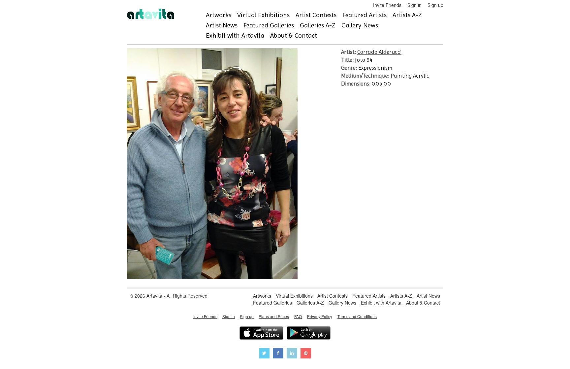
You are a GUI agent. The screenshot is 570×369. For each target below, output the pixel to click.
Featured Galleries (268, 25)
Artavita (154, 295)
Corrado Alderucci (379, 52)
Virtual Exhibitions (263, 15)
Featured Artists (364, 15)
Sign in (414, 5)
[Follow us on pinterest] (306, 354)
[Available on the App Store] (261, 333)
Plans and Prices (274, 316)
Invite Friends (387, 5)
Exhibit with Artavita (235, 35)
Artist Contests (316, 15)
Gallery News (359, 25)
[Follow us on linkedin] (292, 354)
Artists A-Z (407, 15)
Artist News (222, 25)
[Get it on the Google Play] (309, 333)
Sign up (435, 5)
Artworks (218, 15)
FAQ (298, 316)
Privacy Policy (319, 316)
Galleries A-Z (317, 25)
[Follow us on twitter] (264, 354)
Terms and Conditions (357, 316)
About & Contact (293, 35)
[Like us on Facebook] (278, 354)
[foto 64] (212, 277)
